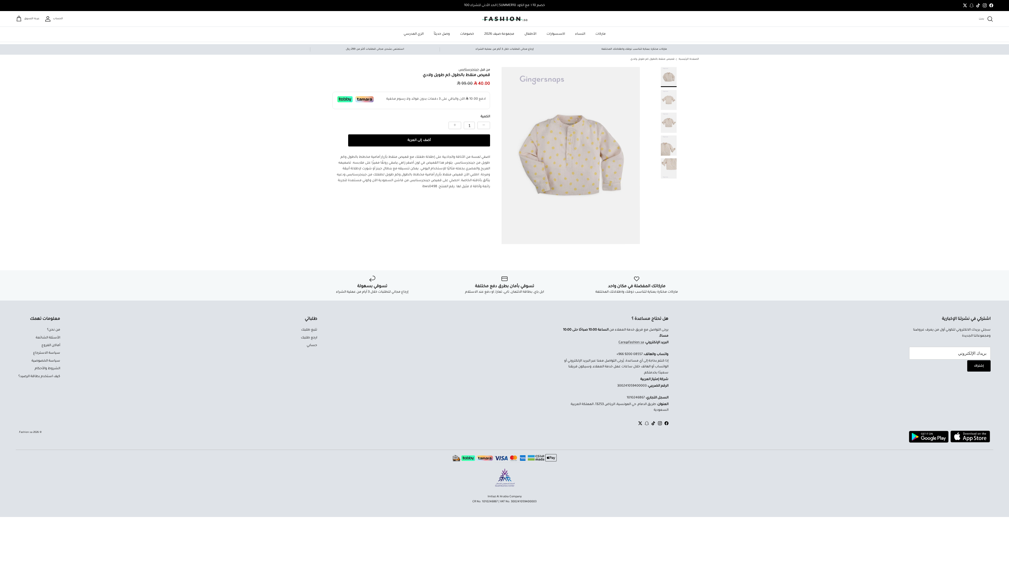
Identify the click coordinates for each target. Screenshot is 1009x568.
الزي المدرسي (414, 34)
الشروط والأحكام (47, 369)
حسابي (312, 345)
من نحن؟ (53, 330)
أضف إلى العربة (419, 140)
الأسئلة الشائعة (48, 338)
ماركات (600, 34)
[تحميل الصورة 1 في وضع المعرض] (571, 155)
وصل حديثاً (442, 34)
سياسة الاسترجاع (46, 353)
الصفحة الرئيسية (689, 59)
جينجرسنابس (469, 70)
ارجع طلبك (309, 338)
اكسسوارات (556, 34)
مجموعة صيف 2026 (499, 34)
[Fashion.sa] (505, 19)
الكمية (485, 117)
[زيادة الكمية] (455, 125)
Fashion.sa (25, 432)
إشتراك (979, 366)
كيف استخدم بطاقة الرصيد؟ (39, 376)
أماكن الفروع (51, 345)
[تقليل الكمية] (483, 125)
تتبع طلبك (309, 330)
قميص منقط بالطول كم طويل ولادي (652, 59)
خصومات (467, 34)
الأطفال (530, 34)
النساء (580, 34)
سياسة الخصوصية (46, 361)
